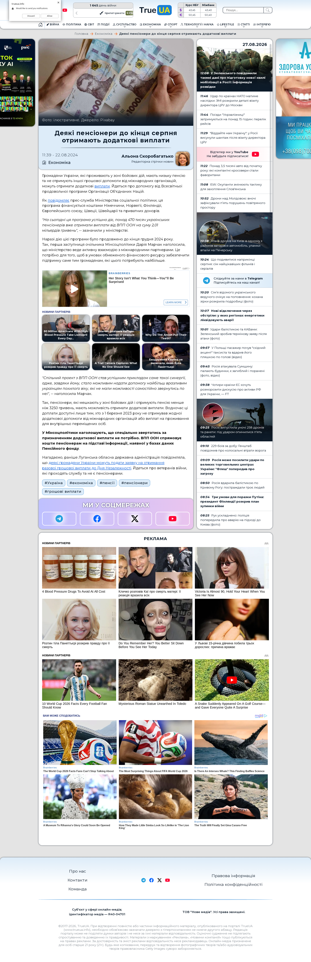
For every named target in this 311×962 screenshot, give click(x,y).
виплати (102, 186)
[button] (76, 13)
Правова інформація (233, 875)
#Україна (54, 483)
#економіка (81, 483)
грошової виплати (74, 468)
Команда (77, 889)
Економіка (104, 33)
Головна (81, 33)
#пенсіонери (134, 483)
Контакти (77, 880)
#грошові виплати (63, 491)
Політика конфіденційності (233, 884)
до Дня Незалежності (111, 468)
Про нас (77, 871)
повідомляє (58, 200)
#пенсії (107, 483)
